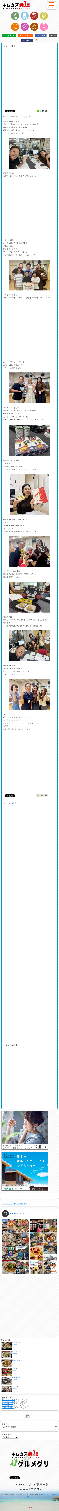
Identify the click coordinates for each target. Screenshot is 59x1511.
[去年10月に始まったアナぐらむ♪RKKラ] (36, 1267)
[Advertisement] (29, 77)
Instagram (27, 40)
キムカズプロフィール (34, 1489)
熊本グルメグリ (26, 35)
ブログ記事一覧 (9, 35)
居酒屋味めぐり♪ (7, 1404)
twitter (53, 35)
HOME (20, 1484)
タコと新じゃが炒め (8, 1400)
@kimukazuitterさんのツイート (14, 1204)
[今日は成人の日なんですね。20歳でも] (50, 1253)
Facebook (41, 35)
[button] (51, 5)
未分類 (14, 803)
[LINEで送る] (42, 111)
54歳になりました (8, 1408)
